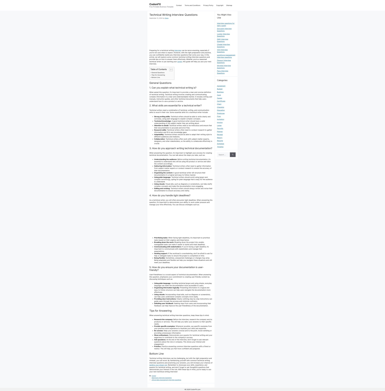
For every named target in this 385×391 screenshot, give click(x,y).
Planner (220, 132)
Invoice (219, 122)
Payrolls (220, 128)
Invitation (220, 119)
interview (177, 50)
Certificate (221, 101)
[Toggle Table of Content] (170, 69)
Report (219, 138)
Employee (221, 113)
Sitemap (229, 5)
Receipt (220, 135)
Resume (220, 141)
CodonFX (155, 4)
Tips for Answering (158, 75)
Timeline (220, 147)
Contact (179, 5)
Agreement (221, 86)
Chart (219, 104)
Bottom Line (156, 77)
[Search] (233, 154)
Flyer (219, 116)
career (179, 62)
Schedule (220, 144)
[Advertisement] (181, 34)
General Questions (158, 72)
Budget (219, 89)
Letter (219, 125)
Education (221, 110)
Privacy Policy (208, 5)
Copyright (219, 5)
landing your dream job (158, 365)
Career (154, 376)
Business (220, 92)
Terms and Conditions (192, 5)
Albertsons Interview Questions (162, 378)
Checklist (220, 107)
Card (219, 95)
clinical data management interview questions (166, 380)
